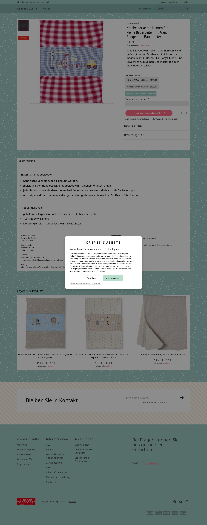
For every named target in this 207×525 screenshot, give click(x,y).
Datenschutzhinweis (86, 284)
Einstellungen (92, 278)
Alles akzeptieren (113, 278)
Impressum (74, 284)
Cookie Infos (97, 284)
